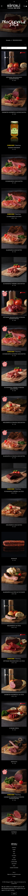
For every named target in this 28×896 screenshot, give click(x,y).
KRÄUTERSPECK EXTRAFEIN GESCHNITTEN (14, 422)
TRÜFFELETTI (14, 762)
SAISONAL (14, 847)
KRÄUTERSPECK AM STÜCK (14, 626)
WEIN (14, 865)
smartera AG (14, 883)
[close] (26, 1)
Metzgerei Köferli (9, 882)
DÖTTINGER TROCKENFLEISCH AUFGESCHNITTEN (14, 78)
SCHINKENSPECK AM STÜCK (14, 216)
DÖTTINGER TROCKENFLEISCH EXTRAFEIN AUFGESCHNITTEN (14, 317)
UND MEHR (14, 863)
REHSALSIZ (14, 558)
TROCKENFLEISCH (17, 40)
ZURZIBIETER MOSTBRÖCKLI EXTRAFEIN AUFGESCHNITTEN (14, 797)
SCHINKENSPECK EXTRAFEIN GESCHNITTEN (14, 354)
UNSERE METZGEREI (14, 867)
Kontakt (14, 876)
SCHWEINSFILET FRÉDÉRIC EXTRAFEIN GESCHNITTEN (14, 388)
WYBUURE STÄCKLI (14, 728)
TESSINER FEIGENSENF (14, 147)
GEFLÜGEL (14, 859)
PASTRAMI (14, 832)
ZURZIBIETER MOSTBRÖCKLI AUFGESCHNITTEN (14, 112)
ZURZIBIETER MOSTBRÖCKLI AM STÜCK (14, 694)
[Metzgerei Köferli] (14, 6)
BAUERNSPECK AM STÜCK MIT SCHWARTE (14, 592)
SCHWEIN (14, 855)
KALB (14, 853)
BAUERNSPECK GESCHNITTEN (14, 250)
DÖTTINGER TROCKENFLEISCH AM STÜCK (14, 661)
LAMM (14, 857)
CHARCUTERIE (14, 861)
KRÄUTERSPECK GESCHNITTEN (14, 525)
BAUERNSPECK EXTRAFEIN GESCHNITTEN (14, 456)
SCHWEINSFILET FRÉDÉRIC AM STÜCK (14, 491)
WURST (14, 849)
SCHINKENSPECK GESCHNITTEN (14, 181)
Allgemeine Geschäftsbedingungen (14, 874)
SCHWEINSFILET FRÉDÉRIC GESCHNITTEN (14, 283)
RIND (14, 851)
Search (14, 872)
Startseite (8, 40)
